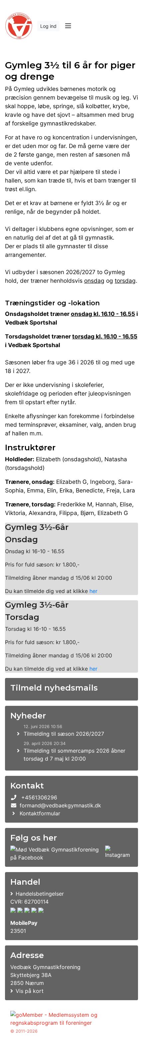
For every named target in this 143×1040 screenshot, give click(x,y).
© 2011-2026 (24, 1031)
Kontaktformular (40, 813)
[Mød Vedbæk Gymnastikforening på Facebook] (56, 853)
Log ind (48, 26)
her (93, 591)
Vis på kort (30, 991)
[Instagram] (117, 853)
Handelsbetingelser (40, 893)
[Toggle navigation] (68, 26)
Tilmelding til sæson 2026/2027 (64, 733)
